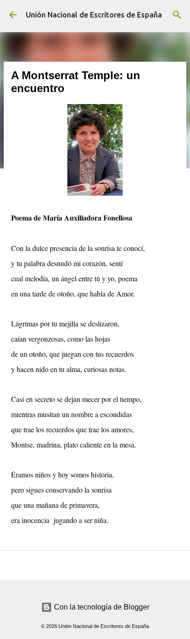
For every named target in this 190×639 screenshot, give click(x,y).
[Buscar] (177, 15)
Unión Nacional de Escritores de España (94, 15)
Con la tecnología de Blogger (100, 607)
